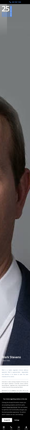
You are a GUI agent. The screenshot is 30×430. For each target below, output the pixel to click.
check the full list (12, 407)
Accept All (7, 420)
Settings (16, 420)
